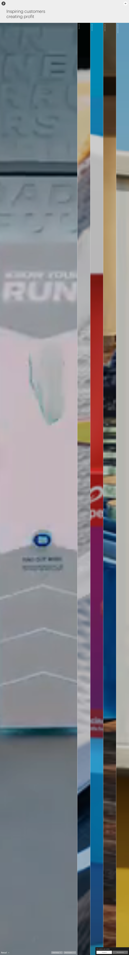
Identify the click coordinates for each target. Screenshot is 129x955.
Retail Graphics (68, 952)
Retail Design (56, 952)
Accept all (104, 952)
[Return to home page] (3, 3)
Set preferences (120, 952)
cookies (108, 949)
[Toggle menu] (125, 3)
